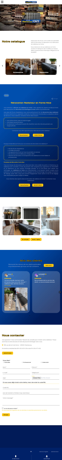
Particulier (7, 362)
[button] (2, 292)
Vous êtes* (6, 360)
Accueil (6, 95)
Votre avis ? (48, 265)
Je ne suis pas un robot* (11, 408)
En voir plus (25, 239)
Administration (55, 451)
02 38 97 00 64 (38, 135)
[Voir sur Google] (5, 274)
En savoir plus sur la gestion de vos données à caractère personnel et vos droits (24, 410)
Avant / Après (36, 239)
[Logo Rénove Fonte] (31, 2)
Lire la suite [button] (7, 285)
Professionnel (27, 362)
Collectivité (45, 362)
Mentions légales (43, 451)
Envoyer (6, 414)
